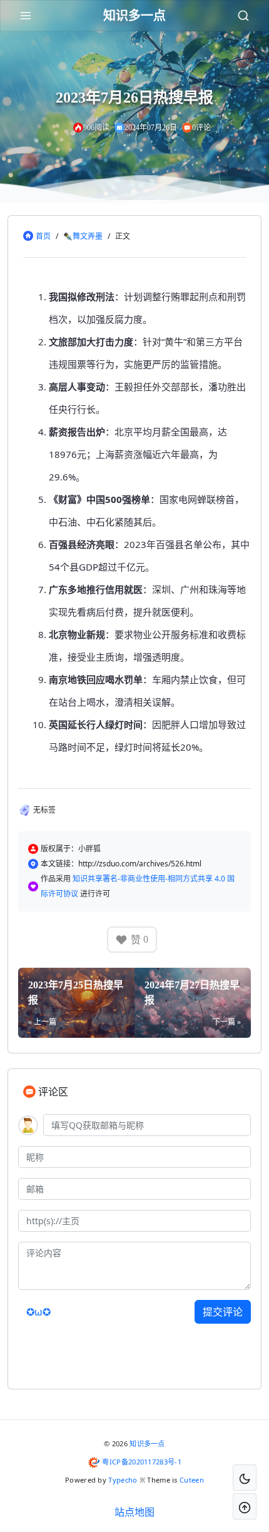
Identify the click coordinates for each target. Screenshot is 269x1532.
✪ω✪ (38, 1312)
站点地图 (134, 1512)
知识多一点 (147, 1443)
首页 (43, 236)
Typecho (122, 1479)
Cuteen (192, 1479)
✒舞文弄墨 (83, 236)
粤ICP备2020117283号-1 (141, 1461)
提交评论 (223, 1312)
